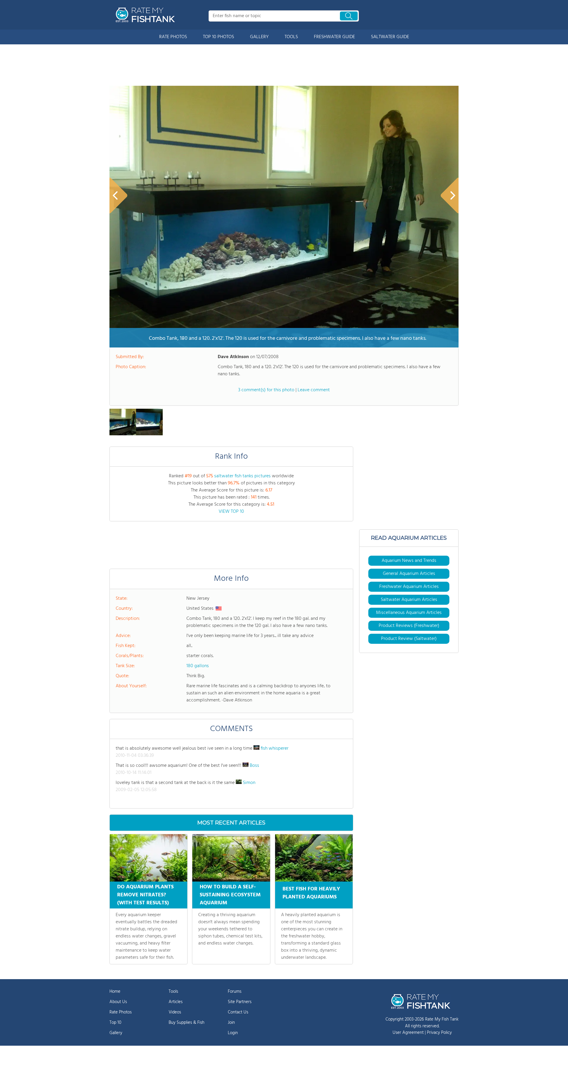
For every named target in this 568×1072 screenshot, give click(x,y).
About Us (118, 1001)
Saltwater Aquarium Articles (409, 600)
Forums (234, 991)
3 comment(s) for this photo (266, 390)
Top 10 (115, 1022)
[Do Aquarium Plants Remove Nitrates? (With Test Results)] (148, 858)
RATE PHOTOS (173, 37)
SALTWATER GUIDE (390, 37)
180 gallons (197, 666)
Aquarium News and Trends (409, 561)
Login (233, 1033)
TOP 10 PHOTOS (218, 37)
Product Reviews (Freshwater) (409, 626)
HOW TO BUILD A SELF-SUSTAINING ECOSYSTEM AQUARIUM (230, 895)
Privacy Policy (439, 1032)
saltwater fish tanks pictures (242, 476)
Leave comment (314, 390)
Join (231, 1022)
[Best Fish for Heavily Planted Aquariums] (314, 858)
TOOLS (291, 37)
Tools (173, 991)
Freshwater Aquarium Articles (409, 587)
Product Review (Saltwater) (409, 639)
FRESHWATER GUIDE (334, 37)
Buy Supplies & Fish (186, 1022)
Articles (176, 1001)
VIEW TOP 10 (231, 511)
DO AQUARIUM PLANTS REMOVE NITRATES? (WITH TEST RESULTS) (145, 895)
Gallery (115, 1033)
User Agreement (408, 1032)
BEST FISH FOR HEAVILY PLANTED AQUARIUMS (311, 893)
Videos (175, 1012)
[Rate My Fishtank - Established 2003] (146, 15)
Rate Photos (120, 1012)
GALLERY (259, 37)
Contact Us (238, 1012)
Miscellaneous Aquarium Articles (409, 613)
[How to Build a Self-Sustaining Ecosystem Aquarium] (231, 858)
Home (114, 991)
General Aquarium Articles (409, 574)
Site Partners (239, 1001)
